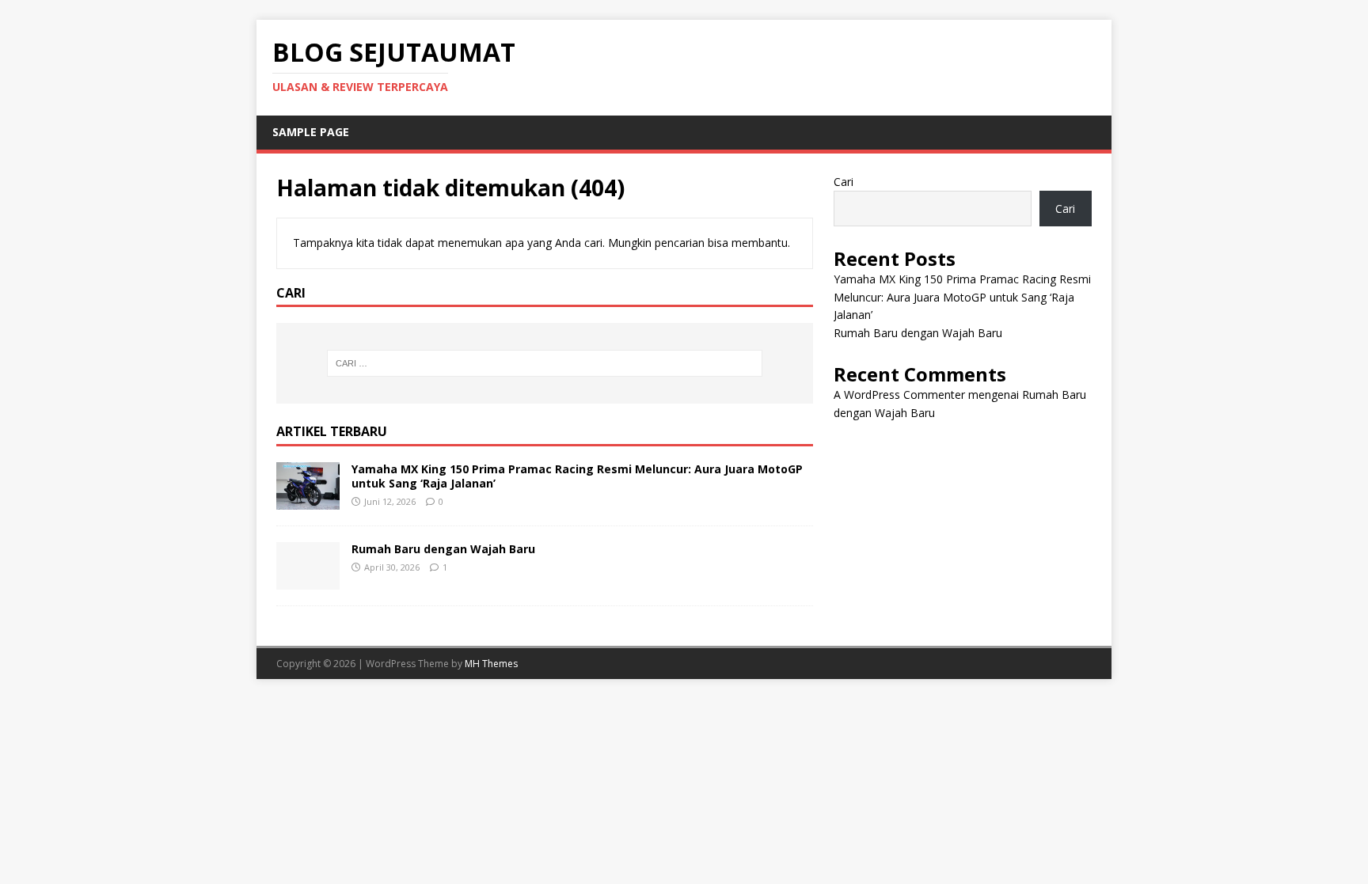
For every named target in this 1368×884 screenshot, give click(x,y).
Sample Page (310, 131)
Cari (843, 181)
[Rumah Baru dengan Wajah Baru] (308, 579)
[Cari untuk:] (544, 363)
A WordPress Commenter (899, 394)
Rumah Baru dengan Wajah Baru (443, 548)
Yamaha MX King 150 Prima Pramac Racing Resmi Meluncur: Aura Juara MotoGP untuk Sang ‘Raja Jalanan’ (577, 476)
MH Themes (491, 663)
